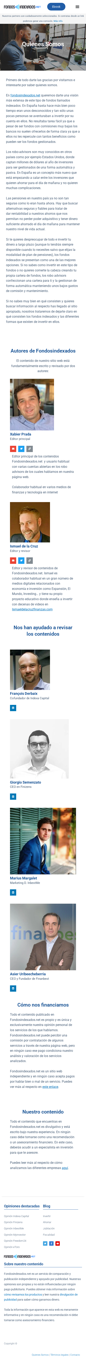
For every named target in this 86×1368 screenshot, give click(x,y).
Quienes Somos (40, 1354)
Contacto (75, 1354)
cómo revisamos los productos (23, 1294)
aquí (65, 1168)
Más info (58, 21)
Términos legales (59, 1354)
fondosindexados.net (25, 95)
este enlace (50, 1087)
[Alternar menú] (77, 7)
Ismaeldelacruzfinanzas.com (32, 609)
